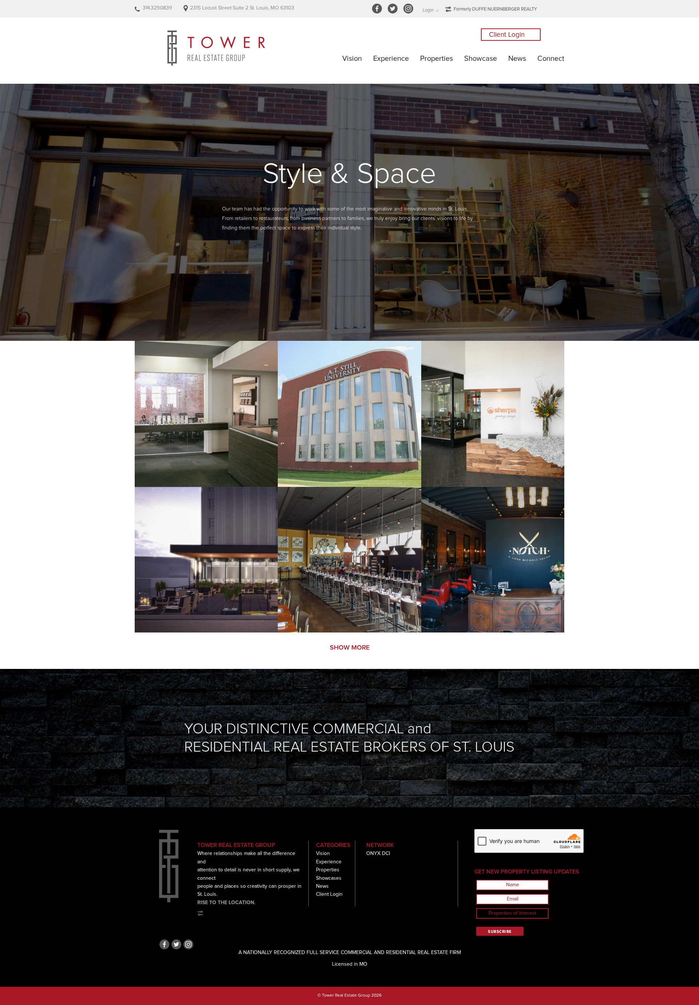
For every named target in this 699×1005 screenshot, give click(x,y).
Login (428, 10)
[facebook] (378, 12)
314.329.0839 (157, 8)
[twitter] (394, 12)
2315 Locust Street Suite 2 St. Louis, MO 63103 (242, 8)
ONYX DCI (378, 853)
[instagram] (409, 12)
